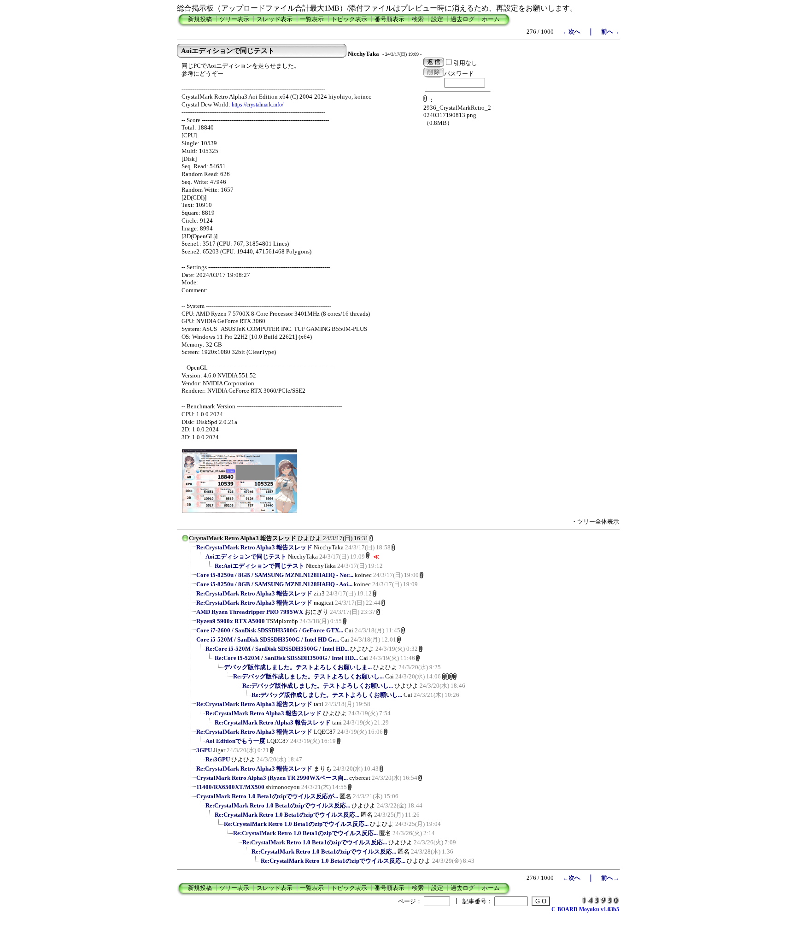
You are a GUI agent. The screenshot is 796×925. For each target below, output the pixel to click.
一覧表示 (312, 19)
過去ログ (462, 19)
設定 (437, 19)
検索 (418, 19)
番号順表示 (389, 19)
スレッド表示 (275, 19)
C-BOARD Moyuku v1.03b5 (585, 909)
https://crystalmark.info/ (257, 104)
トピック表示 (349, 19)
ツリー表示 (234, 19)
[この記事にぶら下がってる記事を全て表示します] (191, 550)
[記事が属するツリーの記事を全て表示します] (185, 541)
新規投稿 (200, 19)
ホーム (491, 19)
